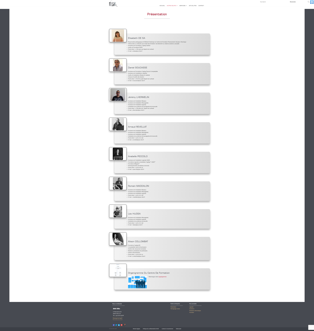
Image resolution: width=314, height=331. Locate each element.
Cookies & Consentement (167, 328)
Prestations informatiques (195, 310)
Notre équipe (171, 5)
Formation (191, 312)
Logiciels (191, 307)
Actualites (192, 5)
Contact (201, 5)
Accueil (162, 5)
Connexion (293, 1)
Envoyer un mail (117, 318)
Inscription (263, 1)
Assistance (191, 308)
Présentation (173, 307)
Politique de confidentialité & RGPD (151, 328)
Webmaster (178, 328)
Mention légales (136, 328)
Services (182, 5)
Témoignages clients (175, 308)
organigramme (162, 276)
